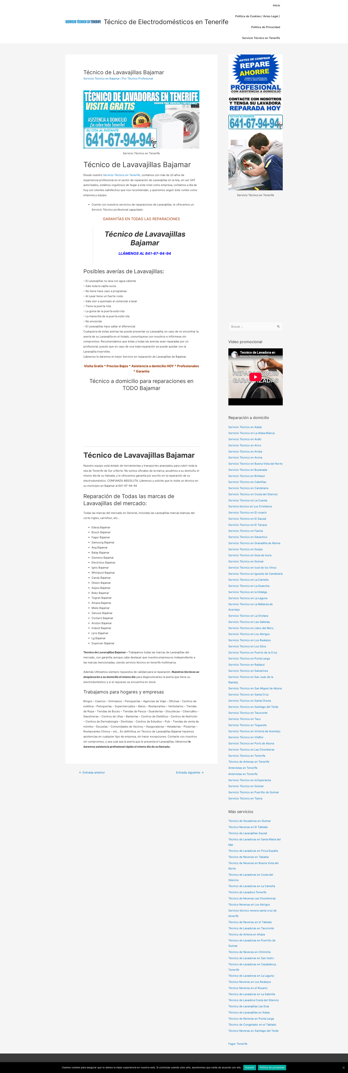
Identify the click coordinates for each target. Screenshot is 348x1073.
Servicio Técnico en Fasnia (245, 531)
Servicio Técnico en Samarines (248, 670)
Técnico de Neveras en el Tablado (250, 922)
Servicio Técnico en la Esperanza (249, 780)
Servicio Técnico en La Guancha (248, 586)
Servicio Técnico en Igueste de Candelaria (255, 573)
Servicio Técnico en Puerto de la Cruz (252, 652)
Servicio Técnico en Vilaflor (246, 737)
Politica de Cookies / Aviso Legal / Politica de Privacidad (257, 21)
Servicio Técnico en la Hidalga (247, 592)
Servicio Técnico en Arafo (244, 439)
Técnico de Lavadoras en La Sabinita (251, 994)
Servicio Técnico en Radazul (246, 664)
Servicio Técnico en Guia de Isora (249, 555)
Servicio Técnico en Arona (245, 457)
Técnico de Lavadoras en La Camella (251, 886)
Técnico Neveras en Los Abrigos (249, 904)
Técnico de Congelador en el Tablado (252, 1024)
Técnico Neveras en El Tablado (248, 827)
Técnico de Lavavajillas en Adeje (249, 1012)
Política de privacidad (272, 1067)
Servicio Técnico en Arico (244, 445)
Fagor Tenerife (237, 1043)
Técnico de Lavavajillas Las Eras (248, 1006)
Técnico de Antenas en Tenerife (248, 761)
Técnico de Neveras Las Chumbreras (252, 898)
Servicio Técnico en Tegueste (247, 725)
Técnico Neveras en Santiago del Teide (253, 1030)
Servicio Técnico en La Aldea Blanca (251, 433)
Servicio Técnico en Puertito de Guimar (253, 792)
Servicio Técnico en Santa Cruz (248, 694)
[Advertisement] (255, 260)
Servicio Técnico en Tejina (245, 798)
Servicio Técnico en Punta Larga (249, 658)
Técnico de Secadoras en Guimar (249, 821)
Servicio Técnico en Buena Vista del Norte (255, 463)
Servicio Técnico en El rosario (247, 512)
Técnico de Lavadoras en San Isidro (251, 958)
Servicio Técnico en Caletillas (247, 482)
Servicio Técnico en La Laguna (247, 598)
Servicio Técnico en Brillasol (246, 476)
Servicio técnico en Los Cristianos (250, 506)
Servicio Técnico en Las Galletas (249, 622)
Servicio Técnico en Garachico (247, 537)
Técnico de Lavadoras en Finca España (253, 850)
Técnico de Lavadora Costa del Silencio (253, 1000)
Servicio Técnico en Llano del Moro (251, 628)
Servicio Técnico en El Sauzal (247, 518)
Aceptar (249, 1067)
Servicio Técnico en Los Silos (247, 646)
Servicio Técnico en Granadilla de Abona (254, 543)
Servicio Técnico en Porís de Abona (251, 743)
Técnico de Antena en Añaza (246, 934)
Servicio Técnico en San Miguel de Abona (255, 688)
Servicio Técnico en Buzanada (247, 469)
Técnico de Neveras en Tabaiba (248, 857)
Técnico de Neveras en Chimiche (249, 952)
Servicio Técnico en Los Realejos (249, 640)
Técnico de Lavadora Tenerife (247, 892)
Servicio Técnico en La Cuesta (247, 500)
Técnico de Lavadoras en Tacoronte (251, 928)
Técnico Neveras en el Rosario (248, 988)
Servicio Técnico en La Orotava (248, 615)
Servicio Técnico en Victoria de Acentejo (254, 731)
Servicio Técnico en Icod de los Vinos (252, 567)
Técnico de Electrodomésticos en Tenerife (166, 22)
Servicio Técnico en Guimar (246, 561)
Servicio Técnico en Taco (244, 719)
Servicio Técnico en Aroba (245, 451)
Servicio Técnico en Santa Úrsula (249, 700)
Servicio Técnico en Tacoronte (248, 712)
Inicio (276, 5)
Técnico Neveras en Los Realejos (249, 982)
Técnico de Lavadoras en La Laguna (251, 975)
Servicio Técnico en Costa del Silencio (253, 494)
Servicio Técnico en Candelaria (248, 488)
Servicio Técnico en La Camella (248, 579)
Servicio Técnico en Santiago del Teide (253, 707)
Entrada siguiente (190, 772)
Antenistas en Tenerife (243, 768)
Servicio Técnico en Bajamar (101, 78)
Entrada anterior (92, 772)
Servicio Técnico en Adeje (245, 427)
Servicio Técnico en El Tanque (247, 525)
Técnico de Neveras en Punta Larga (251, 1018)
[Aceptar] (343, 1067)
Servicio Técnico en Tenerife (261, 38)
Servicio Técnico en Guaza (245, 549)
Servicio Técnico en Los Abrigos (249, 634)
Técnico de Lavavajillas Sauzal (247, 833)
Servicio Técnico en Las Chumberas (251, 749)
